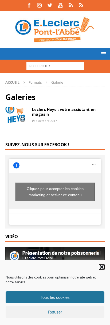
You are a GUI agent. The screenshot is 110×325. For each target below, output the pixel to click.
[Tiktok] (70, 5)
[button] (101, 267)
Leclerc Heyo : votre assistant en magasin (64, 112)
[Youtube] (60, 5)
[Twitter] (49, 5)
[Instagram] (39, 5)
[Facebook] (29, 5)
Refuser (55, 312)
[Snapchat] (81, 5)
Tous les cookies (55, 297)
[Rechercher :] (55, 65)
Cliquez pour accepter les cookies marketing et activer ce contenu (55, 192)
